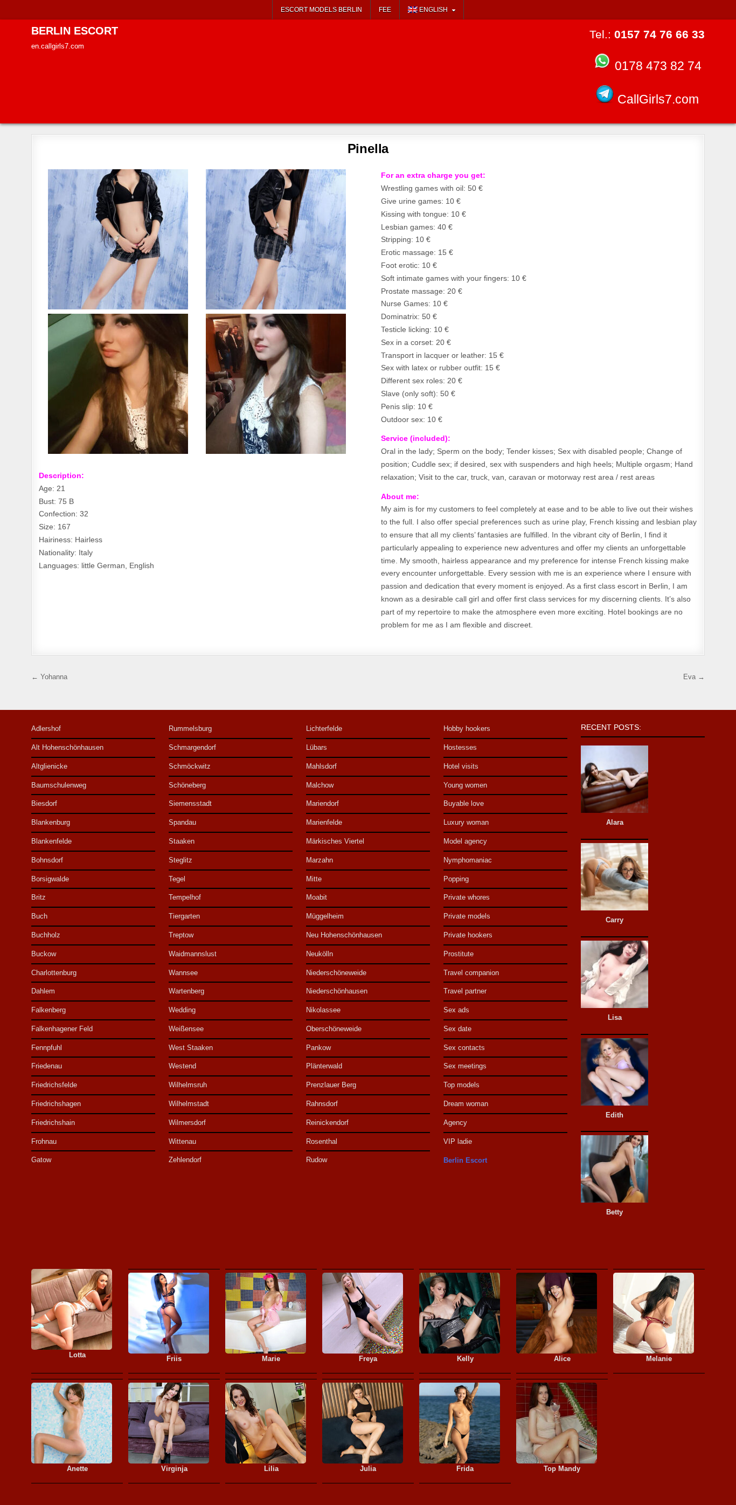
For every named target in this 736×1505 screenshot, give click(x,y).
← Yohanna (49, 677)
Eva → (694, 677)
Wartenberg (186, 991)
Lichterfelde (324, 728)
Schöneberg (187, 785)
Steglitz (180, 860)
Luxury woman (466, 822)
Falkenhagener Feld (62, 1029)
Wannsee (183, 973)
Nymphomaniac (467, 860)
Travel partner (465, 991)
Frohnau (44, 1141)
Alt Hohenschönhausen (67, 747)
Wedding (182, 1010)
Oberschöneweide (334, 1029)
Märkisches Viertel (335, 841)
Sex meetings (465, 1066)
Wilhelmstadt (189, 1104)
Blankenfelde (51, 841)
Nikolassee (323, 1010)
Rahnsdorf (322, 1104)
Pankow (318, 1048)
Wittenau (182, 1141)
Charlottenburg (54, 973)
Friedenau (46, 1066)
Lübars (316, 747)
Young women (465, 785)
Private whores (466, 897)
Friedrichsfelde (54, 1085)
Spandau (182, 822)
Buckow (43, 954)
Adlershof (46, 728)
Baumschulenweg (58, 785)
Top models (461, 1085)
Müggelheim (325, 916)
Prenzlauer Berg (331, 1085)
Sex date (457, 1029)
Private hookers (467, 935)
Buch (39, 916)
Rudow (316, 1160)
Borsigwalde (50, 879)
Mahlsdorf (321, 766)
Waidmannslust (193, 954)
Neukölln (319, 954)
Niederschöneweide (336, 973)
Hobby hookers (466, 728)
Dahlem (43, 991)
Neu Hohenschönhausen (344, 935)
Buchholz (45, 935)
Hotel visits (460, 766)
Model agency (465, 841)
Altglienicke (49, 766)
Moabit (316, 897)
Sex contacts (464, 1048)
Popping (456, 879)
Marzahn (319, 860)
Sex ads (456, 1010)
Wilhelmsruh (188, 1085)
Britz (38, 897)
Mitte (314, 879)
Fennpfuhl (46, 1048)
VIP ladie (457, 1141)
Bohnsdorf (47, 860)
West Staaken (191, 1048)
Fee (385, 9)
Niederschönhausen (336, 991)
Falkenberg (48, 1010)
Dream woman (465, 1104)
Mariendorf (322, 803)
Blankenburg (50, 822)
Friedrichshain (53, 1123)
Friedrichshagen (56, 1104)
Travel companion (471, 973)
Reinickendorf (327, 1123)
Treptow (181, 935)
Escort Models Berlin (321, 9)
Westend (182, 1066)
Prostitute (458, 954)
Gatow (41, 1160)
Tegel (177, 879)
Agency (455, 1123)
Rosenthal (321, 1141)
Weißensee (186, 1029)
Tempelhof (185, 897)
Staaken (182, 841)
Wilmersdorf (187, 1123)
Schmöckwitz (190, 766)
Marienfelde (324, 822)
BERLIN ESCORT (74, 31)
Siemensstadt (190, 803)
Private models (466, 916)
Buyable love (463, 803)
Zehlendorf (185, 1160)
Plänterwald (324, 1066)
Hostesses (460, 747)
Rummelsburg (190, 728)
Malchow (320, 785)
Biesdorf (44, 803)
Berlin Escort (465, 1160)
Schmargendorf (192, 747)
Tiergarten (184, 916)
